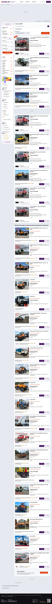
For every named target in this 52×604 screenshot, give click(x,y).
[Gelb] (9, 78)
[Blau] (5, 78)
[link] (42, 2)
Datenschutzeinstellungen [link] (27, 595)
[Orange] (7, 80)
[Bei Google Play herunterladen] (42, 602)
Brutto (5, 38)
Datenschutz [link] (20, 595)
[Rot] (9, 80)
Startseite (3, 4)
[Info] (9, 132)
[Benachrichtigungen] (41, 2)
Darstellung (10, 599)
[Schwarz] (10, 80)
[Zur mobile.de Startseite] (9, 2)
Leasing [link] (31, 42)
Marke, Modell (4, 33)
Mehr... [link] (3, 116)
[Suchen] (48, 26)
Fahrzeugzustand (5, 27)
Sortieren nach (17, 31)
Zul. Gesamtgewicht (5, 70)
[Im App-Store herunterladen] (35, 602)
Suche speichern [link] (7, 54)
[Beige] (3, 78)
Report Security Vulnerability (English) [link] (7, 596)
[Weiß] (7, 82)
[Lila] (5, 82)
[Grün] (3, 80)
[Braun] (7, 78)
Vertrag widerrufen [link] (11, 595)
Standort (3, 56)
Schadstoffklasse (5, 72)
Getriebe (3, 65)
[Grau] (5, 80)
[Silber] (3, 82)
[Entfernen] (21, 29)
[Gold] (10, 78)
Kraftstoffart (4, 60)
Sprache (2, 599)
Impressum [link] (3, 595)
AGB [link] (6, 595)
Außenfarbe (4, 76)
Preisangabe (4, 37)
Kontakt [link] (16, 595)
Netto (10, 38)
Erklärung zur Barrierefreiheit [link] (36, 595)
